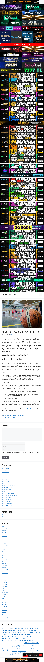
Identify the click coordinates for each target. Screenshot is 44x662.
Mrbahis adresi (19, 628)
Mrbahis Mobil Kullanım (7, 479)
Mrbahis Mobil (15, 415)
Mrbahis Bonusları (15, 630)
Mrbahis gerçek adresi (15, 634)
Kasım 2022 (4, 586)
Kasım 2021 (4, 610)
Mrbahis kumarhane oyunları (9, 417)
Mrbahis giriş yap (26, 636)
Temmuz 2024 (5, 547)
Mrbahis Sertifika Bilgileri (7, 487)
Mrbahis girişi (17, 636)
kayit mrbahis (4, 628)
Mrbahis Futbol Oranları (7, 481)
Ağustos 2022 (5, 592)
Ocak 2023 (4, 582)
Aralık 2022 (4, 584)
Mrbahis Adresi (5, 474)
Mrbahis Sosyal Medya (29, 646)
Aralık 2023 (4, 561)
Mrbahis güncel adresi (8, 638)
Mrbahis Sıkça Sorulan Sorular (22, 648)
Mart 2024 (4, 555)
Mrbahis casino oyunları (35, 632)
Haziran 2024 (5, 549)
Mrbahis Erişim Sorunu (7, 501)
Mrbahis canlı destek (8, 632)
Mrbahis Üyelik (6, 419)
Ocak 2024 (4, 559)
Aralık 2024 (4, 538)
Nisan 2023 (4, 577)
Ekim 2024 (4, 541)
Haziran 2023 (5, 573)
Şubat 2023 (4, 580)
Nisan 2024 (4, 553)
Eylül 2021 (4, 614)
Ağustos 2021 (5, 616)
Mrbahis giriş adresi (8, 636)
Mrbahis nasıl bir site (31, 643)
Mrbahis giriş (26, 634)
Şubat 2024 (4, 557)
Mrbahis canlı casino (33, 630)
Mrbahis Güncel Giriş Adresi (9, 640)
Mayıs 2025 (4, 532)
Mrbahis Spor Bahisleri (8, 649)
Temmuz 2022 (5, 594)
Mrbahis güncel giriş (21, 638)
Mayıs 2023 (4, 575)
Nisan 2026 (4, 528)
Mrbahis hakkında (7, 415)
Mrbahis (5, 413)
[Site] (22, 75)
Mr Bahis (4, 470)
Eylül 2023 (4, 567)
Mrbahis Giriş (5, 476)
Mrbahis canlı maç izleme (22, 632)
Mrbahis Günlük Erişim (7, 503)
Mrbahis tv (21, 415)
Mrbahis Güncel (5, 472)
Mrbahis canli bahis (24, 630)
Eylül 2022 (4, 590)
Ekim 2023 (4, 565)
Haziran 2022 (5, 596)
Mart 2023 (4, 579)
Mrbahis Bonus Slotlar (7, 499)
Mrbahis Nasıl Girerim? (7, 645)
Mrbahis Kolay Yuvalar (7, 477)
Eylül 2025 (4, 530)
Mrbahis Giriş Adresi (9, 295)
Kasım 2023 (4, 563)
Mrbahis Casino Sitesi (5, 634)
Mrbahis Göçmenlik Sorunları (8, 485)
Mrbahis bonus (6, 630)
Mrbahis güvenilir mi (25, 640)
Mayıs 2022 (4, 598)
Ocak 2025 (4, 536)
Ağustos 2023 (5, 569)
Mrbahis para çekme (33, 645)
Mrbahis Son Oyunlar (6, 497)
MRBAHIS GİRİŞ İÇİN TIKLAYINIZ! (22, 44)
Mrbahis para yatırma (19, 645)
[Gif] (22, 123)
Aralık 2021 (4, 608)
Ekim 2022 (4, 588)
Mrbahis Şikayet (5, 468)
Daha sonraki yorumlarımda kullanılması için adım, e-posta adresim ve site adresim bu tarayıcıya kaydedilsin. (22, 453)
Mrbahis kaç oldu (12, 643)
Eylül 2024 (4, 543)
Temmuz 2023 (5, 571)
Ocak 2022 (4, 606)
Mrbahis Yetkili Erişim (6, 489)
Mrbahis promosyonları (6, 646)
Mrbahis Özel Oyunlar (7, 483)
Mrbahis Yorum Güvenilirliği (8, 493)
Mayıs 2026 (4, 526)
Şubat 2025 (4, 534)
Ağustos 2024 (5, 545)
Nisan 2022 (4, 600)
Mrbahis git (34, 636)
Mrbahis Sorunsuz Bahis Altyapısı (9, 495)
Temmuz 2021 (5, 617)
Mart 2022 (4, 602)
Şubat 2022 (4, 604)
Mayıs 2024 (4, 551)
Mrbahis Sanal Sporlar (17, 647)
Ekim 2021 (4, 612)
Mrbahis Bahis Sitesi (31, 628)
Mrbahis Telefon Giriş (7, 505)
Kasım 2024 (4, 540)
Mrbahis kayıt (5, 643)
